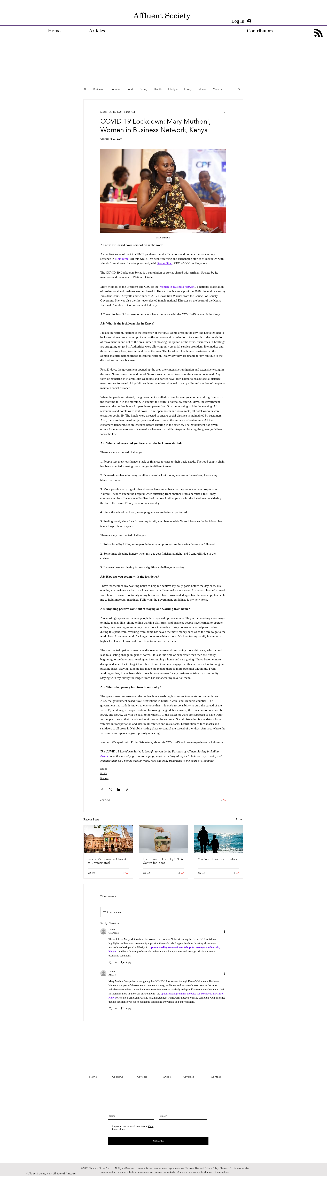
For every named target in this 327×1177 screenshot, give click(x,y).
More (216, 89)
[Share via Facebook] (102, 789)
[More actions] (224, 112)
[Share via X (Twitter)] (110, 789)
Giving (143, 89)
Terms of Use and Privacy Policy (202, 1168)
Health (157, 89)
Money (202, 89)
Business (98, 89)
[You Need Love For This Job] (218, 839)
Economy (115, 89)
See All (239, 819)
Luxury (188, 89)
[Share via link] (127, 789)
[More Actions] (224, 931)
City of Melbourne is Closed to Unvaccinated (107, 861)
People (103, 768)
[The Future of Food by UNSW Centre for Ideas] (163, 839)
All (85, 89)
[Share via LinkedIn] (118, 789)
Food (130, 89)
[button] (238, 89)
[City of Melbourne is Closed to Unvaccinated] (108, 839)
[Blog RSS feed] (318, 33)
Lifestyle (172, 89)
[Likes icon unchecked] (110, 962)
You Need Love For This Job (217, 859)
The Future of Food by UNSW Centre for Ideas (163, 861)
